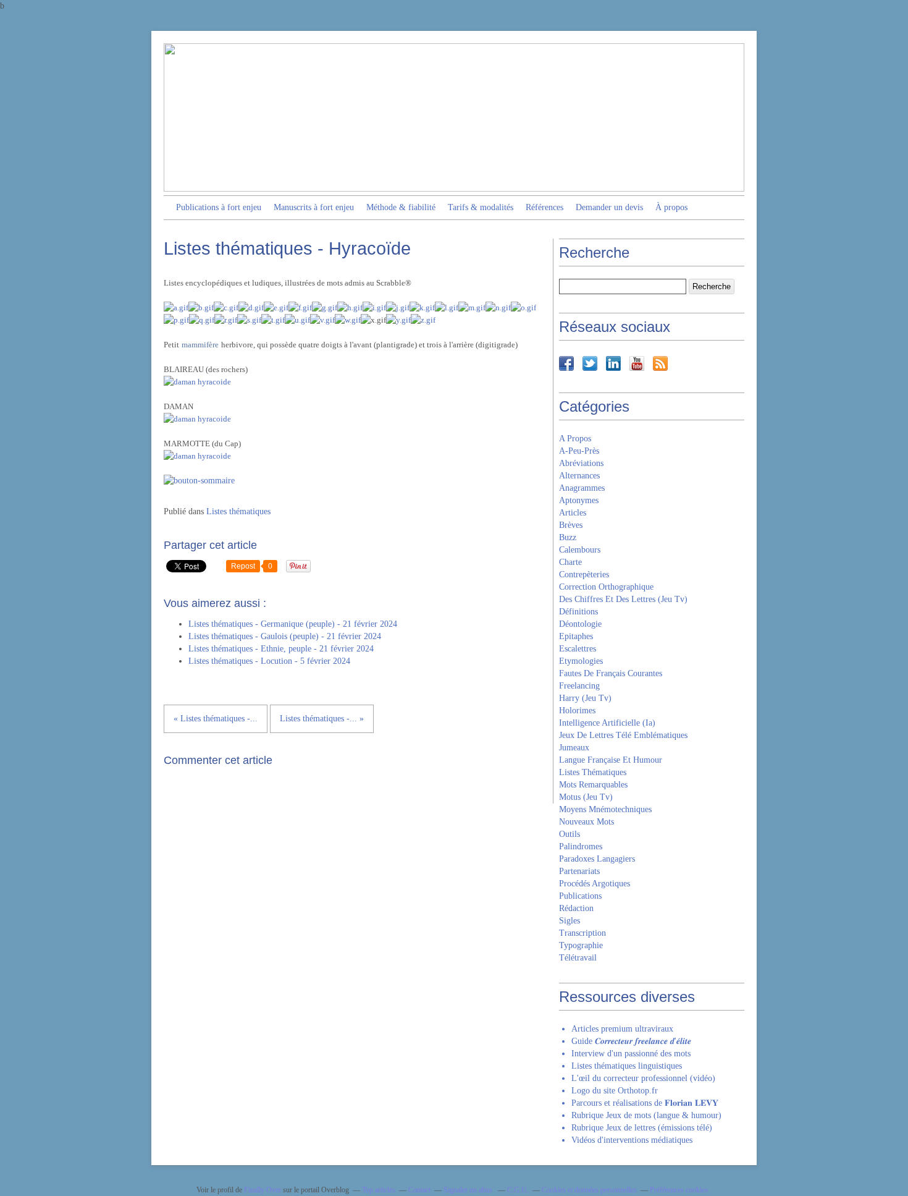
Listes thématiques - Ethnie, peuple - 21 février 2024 (281, 648)
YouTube (636, 363)
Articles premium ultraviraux (622, 1028)
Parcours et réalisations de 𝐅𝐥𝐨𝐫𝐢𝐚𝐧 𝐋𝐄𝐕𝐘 (644, 1103)
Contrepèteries (584, 574)
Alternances (579, 475)
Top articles (378, 1189)
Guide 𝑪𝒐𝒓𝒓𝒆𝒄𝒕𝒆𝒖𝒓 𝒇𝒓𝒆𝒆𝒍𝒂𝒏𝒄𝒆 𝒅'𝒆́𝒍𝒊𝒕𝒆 (631, 1041)
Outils (569, 834)
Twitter (589, 363)
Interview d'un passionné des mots (631, 1053)
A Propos (575, 438)
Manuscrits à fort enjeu (314, 207)
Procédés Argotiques (594, 883)
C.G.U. (518, 1189)
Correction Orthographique (606, 587)
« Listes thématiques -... (216, 718)
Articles (572, 512)
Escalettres (577, 648)
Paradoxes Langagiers (597, 858)
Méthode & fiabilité (400, 207)
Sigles (569, 920)
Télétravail (578, 957)
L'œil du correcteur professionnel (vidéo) (643, 1078)
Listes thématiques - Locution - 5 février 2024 (269, 661)
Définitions (578, 611)
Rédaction (576, 908)
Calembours (579, 549)
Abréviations (581, 463)
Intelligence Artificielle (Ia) (607, 722)
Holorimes (577, 710)
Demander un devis (609, 207)
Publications (580, 896)
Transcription (582, 933)
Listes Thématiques (592, 772)
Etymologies (581, 661)
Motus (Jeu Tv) (586, 797)
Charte (570, 562)
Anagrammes (582, 488)
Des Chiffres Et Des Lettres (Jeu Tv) (623, 599)
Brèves (570, 525)
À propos (671, 207)
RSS (660, 363)
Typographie (581, 945)
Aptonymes (579, 500)
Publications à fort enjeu (218, 207)
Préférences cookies (679, 1189)
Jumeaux (574, 747)
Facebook (566, 363)
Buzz (567, 537)
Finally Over (262, 1189)
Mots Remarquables (593, 784)
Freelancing (579, 685)
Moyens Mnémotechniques (605, 809)
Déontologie (580, 624)
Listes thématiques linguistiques (626, 1066)
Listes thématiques (238, 511)
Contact (419, 1189)
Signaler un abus (468, 1189)
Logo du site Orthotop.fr (614, 1090)
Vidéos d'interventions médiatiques (631, 1140)
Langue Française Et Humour (610, 760)
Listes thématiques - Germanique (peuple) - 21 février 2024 (292, 624)
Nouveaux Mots (586, 821)
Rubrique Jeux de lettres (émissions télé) (641, 1127)
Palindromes (580, 846)
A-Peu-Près (579, 451)
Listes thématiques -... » (322, 718)
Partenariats (579, 871)
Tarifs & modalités (480, 207)
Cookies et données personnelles (589, 1189)
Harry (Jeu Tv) (585, 698)
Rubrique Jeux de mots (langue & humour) (646, 1115)
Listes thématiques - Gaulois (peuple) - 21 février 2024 (284, 636)
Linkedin (613, 363)
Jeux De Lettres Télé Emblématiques (623, 735)
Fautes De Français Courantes (610, 673)
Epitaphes (576, 636)
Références (544, 207)
